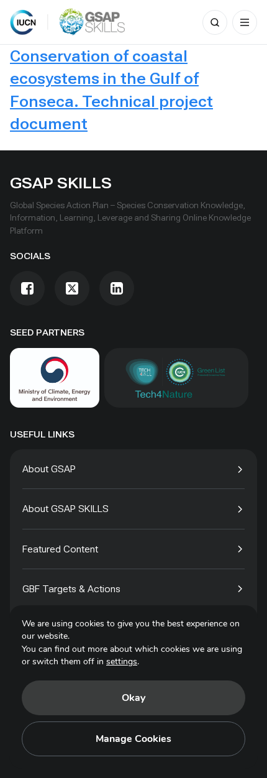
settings (121, 661)
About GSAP (49, 469)
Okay (133, 698)
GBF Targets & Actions (71, 589)
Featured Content (60, 549)
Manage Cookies (133, 739)
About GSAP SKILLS (65, 509)
